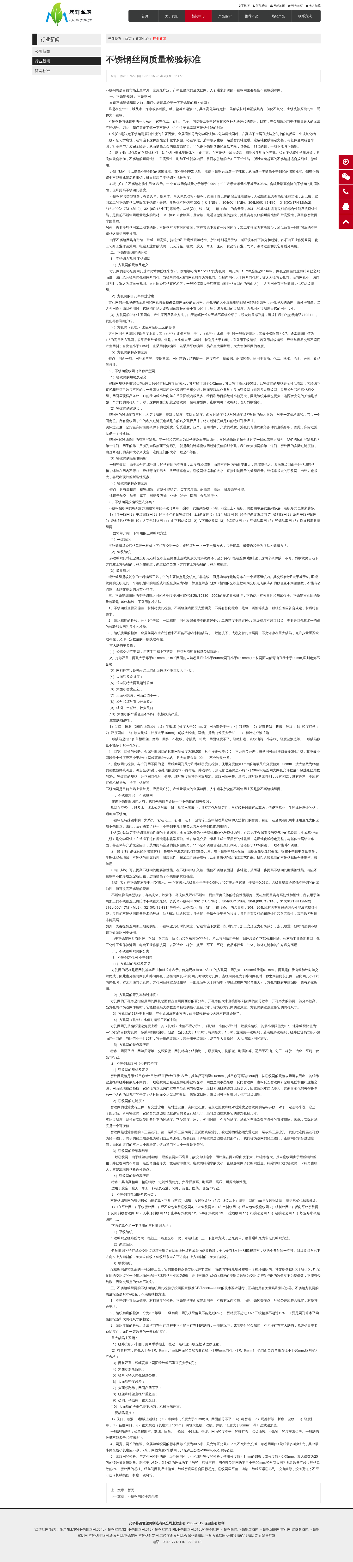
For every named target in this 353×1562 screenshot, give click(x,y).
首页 (145, 15)
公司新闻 (42, 51)
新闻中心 (198, 15)
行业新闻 (42, 61)
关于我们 (171, 15)
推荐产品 (251, 15)
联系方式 (305, 15)
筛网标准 (42, 70)
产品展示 (225, 15)
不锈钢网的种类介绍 (143, 1496)
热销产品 (278, 15)
